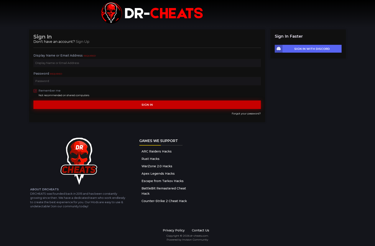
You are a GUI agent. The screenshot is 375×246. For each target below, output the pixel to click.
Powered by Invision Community (187, 239)
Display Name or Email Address (64, 55)
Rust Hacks (150, 159)
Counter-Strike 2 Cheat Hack (164, 201)
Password (47, 73)
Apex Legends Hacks (158, 174)
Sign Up (82, 42)
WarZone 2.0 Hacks (156, 166)
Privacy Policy (174, 230)
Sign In (147, 104)
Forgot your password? (246, 113)
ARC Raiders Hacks (156, 151)
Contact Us (200, 230)
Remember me (50, 90)
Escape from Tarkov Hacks (162, 181)
